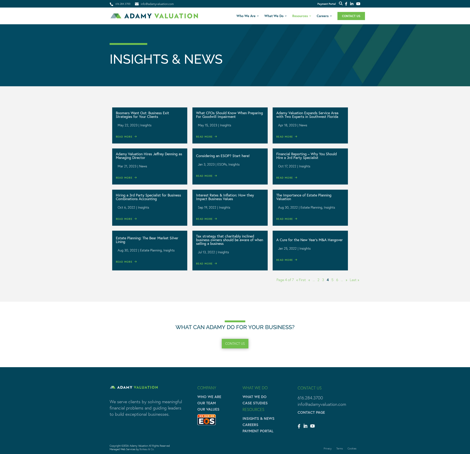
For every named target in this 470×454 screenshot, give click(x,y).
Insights (145, 125)
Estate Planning (311, 207)
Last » (354, 280)
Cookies (352, 448)
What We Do (273, 16)
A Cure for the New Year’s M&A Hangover (309, 239)
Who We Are (246, 16)
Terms (339, 448)
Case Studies (255, 402)
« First (301, 280)
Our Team (206, 402)
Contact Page (311, 412)
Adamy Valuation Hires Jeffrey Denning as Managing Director (149, 155)
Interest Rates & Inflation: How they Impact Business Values (225, 197)
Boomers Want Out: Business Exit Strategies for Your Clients (142, 114)
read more (124, 136)
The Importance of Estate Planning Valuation (303, 197)
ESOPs (222, 164)
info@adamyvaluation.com (322, 404)
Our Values (208, 409)
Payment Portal (326, 4)
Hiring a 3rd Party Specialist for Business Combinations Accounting (148, 197)
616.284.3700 (122, 4)
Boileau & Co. (147, 449)
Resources (300, 16)
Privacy (328, 448)
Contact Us (351, 16)
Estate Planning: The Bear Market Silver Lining (147, 239)
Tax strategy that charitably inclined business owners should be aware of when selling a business (229, 240)
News (303, 125)
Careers (323, 16)
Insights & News (258, 418)
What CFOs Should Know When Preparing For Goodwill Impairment (229, 114)
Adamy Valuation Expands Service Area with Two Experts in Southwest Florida (307, 114)
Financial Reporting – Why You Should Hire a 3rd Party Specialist (306, 155)
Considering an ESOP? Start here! (223, 155)
